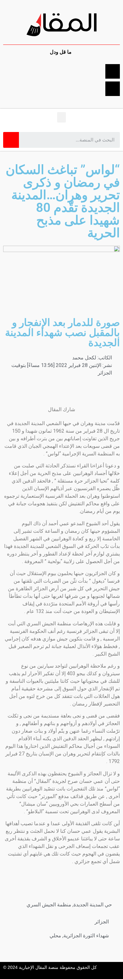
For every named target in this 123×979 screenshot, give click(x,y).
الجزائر (102, 922)
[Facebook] (112, 71)
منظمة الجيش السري (48, 905)
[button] (61, 117)
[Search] (11, 140)
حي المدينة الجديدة (92, 905)
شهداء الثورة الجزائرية (86, 936)
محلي (55, 936)
